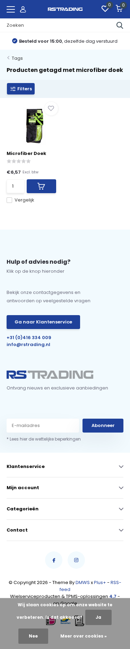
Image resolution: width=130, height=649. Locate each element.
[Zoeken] (119, 25)
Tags (17, 58)
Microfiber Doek (26, 153)
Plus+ (100, 582)
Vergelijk (24, 200)
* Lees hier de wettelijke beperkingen (44, 439)
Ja (98, 617)
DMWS (83, 582)
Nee (33, 636)
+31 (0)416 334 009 (29, 337)
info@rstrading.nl (28, 344)
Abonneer (103, 425)
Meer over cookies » (83, 636)
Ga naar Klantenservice (43, 322)
